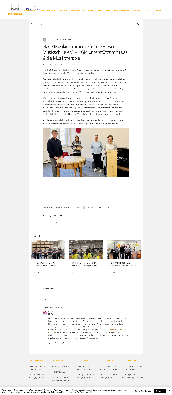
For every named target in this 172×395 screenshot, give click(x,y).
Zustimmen (160, 391)
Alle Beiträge (37, 23)
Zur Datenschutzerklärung (86, 392)
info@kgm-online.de (38, 378)
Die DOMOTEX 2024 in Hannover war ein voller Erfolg (123, 264)
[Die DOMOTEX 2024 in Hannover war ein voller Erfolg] (124, 249)
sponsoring (78, 207)
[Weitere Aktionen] (127, 39)
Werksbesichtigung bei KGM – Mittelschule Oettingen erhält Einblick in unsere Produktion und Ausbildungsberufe (85, 264)
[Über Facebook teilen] (44, 215)
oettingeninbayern (63, 207)
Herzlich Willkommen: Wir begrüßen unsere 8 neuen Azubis (45, 264)
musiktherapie (104, 207)
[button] (138, 24)
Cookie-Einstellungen (143, 391)
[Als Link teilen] (61, 215)
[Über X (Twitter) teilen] (49, 215)
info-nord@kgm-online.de (133, 378)
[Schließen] (169, 391)
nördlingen (48, 207)
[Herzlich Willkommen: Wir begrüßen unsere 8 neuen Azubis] (48, 249)
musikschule (90, 207)
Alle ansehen (136, 236)
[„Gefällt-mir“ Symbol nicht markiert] (49, 342)
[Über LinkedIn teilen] (55, 215)
